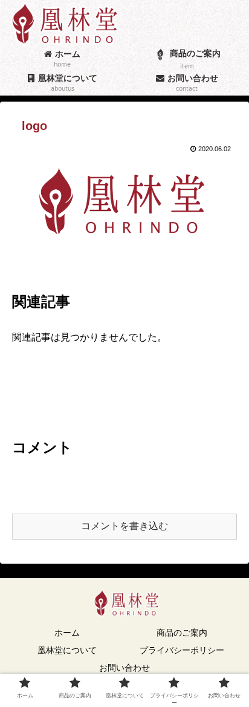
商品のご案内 (182, 632)
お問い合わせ (124, 668)
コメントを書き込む (124, 526)
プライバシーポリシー (182, 650)
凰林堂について (67, 650)
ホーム (67, 632)
